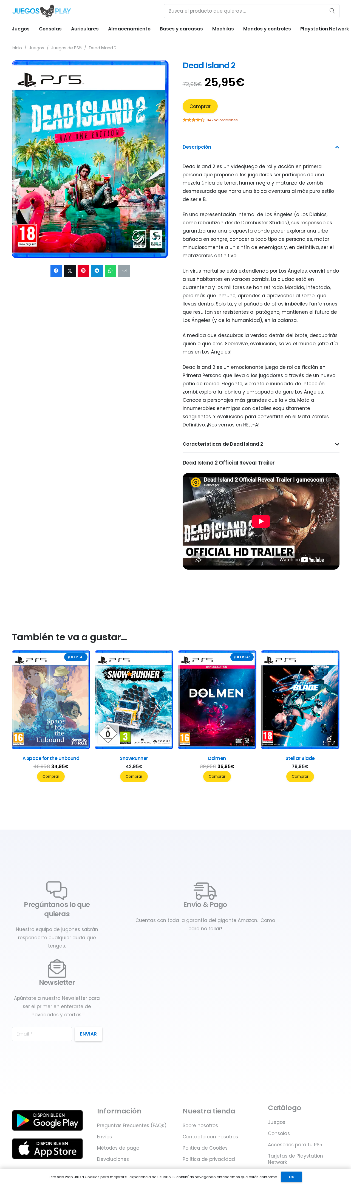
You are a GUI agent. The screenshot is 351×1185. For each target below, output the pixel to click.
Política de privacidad (209, 1159)
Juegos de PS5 (66, 48)
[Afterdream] (51, 747)
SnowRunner (217, 758)
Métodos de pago (118, 1148)
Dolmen (300, 758)
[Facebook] (56, 271)
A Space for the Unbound (134, 758)
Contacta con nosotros (210, 1136)
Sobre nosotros (200, 1125)
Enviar (88, 1034)
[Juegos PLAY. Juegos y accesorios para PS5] (42, 11)
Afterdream (51, 758)
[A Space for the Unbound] (134, 747)
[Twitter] (70, 271)
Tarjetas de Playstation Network (295, 1159)
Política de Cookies (205, 1148)
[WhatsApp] (111, 271)
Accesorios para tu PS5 (295, 1144)
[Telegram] (97, 271)
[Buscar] (332, 11)
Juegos (36, 48)
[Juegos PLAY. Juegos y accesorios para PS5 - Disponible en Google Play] (47, 1120)
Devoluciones (113, 1159)
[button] (159, 69)
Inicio (17, 48)
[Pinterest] (83, 271)
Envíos (104, 1136)
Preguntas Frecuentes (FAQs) (131, 1125)
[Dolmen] (300, 747)
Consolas (279, 1133)
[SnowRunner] (217, 747)
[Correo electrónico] (124, 271)
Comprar (200, 106)
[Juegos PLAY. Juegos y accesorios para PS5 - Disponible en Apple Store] (47, 1148)
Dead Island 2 (209, 65)
